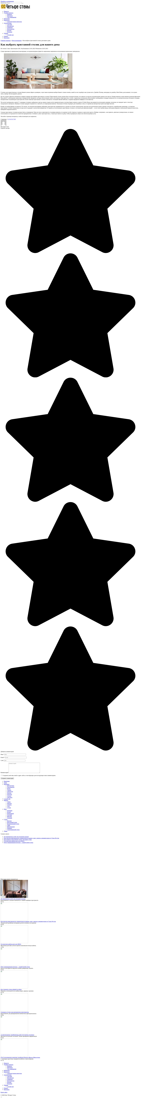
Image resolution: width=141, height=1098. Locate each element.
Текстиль (9, 797)
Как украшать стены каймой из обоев (11, 989)
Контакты (6, 37)
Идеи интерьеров (16, 40)
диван (9, 801)
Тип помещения (11, 17)
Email (3, 757)
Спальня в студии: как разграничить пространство (15, 1012)
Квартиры (7, 781)
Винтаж (9, 821)
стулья (9, 807)
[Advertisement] (50, 859)
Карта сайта (4, 1092)
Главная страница (6, 40)
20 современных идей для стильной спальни (16, 836)
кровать (9, 804)
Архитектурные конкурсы (14, 21)
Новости (6, 11)
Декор (5, 831)
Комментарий (4, 772)
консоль (9, 803)
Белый (9, 812)
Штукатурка (10, 785)
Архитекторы (8, 23)
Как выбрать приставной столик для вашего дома (18, 839)
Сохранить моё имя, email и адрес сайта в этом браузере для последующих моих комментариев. (29, 775)
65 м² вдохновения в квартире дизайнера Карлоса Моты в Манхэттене (20, 1057)
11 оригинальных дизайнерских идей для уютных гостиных (17, 1034)
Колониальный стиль (13, 823)
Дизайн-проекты (8, 13)
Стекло (9, 796)
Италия (9, 30)
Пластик (9, 794)
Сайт (2, 760)
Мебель (6, 800)
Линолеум (10, 791)
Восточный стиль (12, 822)
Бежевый (9, 810)
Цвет (5, 809)
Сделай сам (10, 35)
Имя (2, 754)
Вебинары (7, 18)
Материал (10, 15)
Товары (6, 33)
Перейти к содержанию (7, 1)
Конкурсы (7, 20)
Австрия (9, 24)
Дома (5, 782)
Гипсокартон (10, 787)
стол (8, 806)
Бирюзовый (10, 813)
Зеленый (9, 818)
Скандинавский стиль (13, 829)
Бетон (8, 788)
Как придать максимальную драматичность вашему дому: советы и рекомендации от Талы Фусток (31, 838)
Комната (9, 14)
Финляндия (10, 26)
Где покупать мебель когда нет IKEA (14, 841)
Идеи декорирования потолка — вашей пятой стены (18, 842)
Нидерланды (10, 29)
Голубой (9, 815)
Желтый (9, 816)
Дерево (9, 790)
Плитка (9, 793)
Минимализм (11, 826)
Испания (9, 32)
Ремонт (6, 36)
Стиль (5, 819)
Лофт (8, 825)
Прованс (9, 828)
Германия (9, 27)
